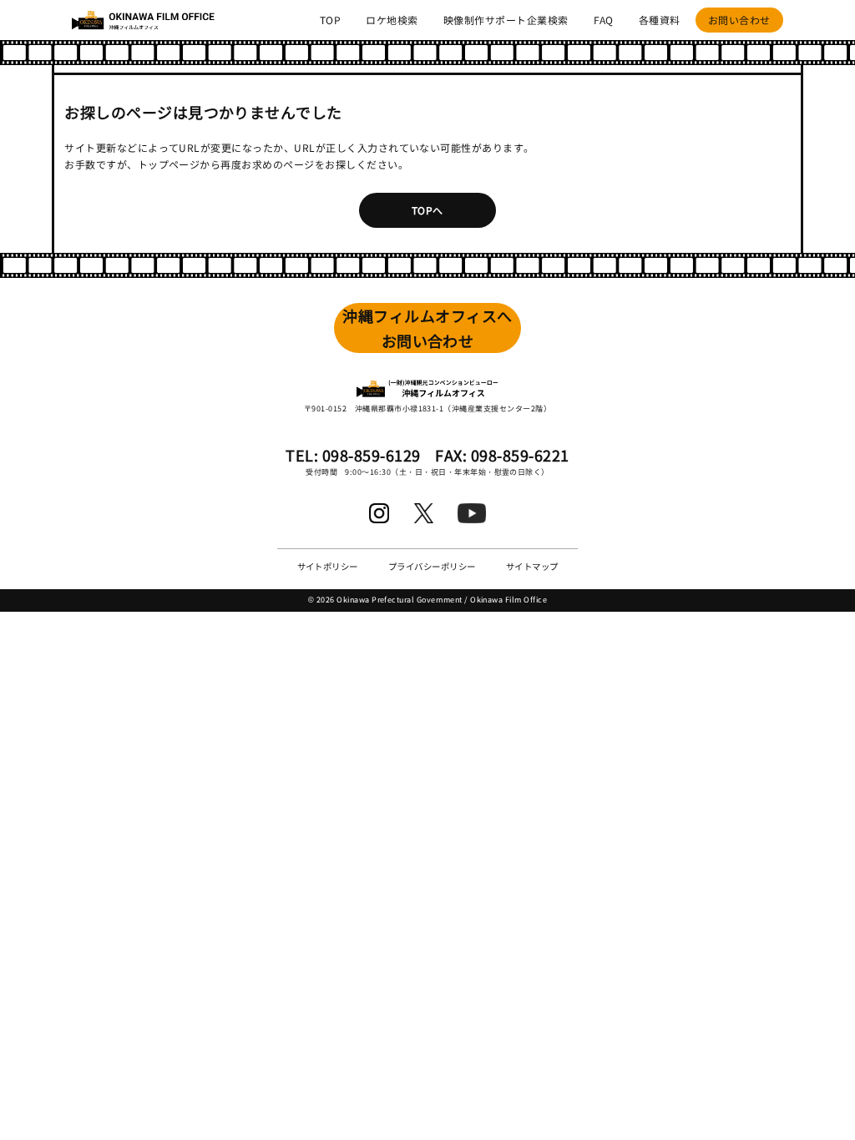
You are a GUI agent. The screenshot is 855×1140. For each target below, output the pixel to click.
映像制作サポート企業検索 (506, 20)
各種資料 (659, 20)
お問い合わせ (739, 20)
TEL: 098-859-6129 (353, 455)
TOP (330, 20)
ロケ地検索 (391, 20)
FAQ (604, 20)
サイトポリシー (327, 566)
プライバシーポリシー (432, 566)
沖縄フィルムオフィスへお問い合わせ (427, 328)
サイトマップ (532, 566)
